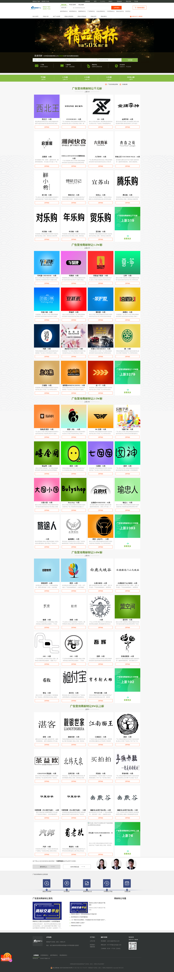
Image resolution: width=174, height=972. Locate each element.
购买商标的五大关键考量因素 (79, 917)
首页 (95, 1)
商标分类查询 (69, 16)
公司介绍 (92, 941)
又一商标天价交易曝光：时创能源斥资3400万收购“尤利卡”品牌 (88, 920)
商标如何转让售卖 (76, 925)
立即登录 (87, 1)
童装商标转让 (73, 11)
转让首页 (35, 16)
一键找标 (129, 60)
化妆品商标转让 (100, 11)
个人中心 (102, 1)
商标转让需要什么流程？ (78, 922)
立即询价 (46, 127)
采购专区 (93, 16)
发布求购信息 (74, 867)
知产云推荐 (56, 16)
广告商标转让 (91, 11)
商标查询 (104, 16)
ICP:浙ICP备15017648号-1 (80, 967)
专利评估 (127, 11)
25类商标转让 (111, 11)
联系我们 (92, 944)
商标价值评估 (120, 11)
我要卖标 (92, 946)
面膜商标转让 (82, 11)
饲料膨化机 (35, 958)
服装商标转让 (64, 11)
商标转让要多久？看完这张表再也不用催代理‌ (84, 914)
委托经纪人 (43, 867)
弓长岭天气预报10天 (45, 958)
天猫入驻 (46, 16)
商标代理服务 (82, 16)
